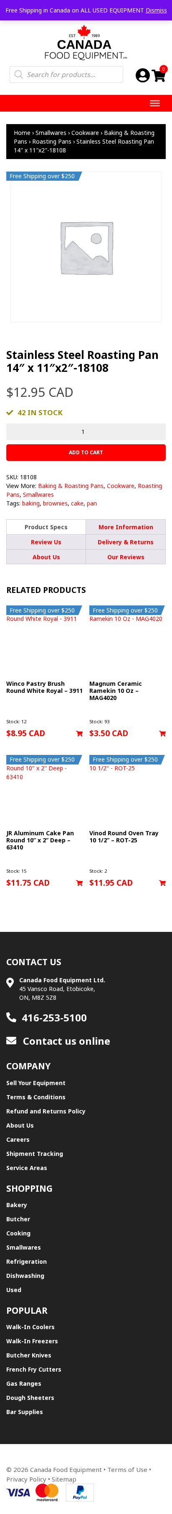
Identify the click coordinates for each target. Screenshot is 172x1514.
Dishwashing (25, 1276)
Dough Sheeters (30, 1398)
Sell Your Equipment (36, 1083)
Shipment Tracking (34, 1154)
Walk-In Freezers (32, 1341)
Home (22, 133)
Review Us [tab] (46, 542)
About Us (20, 1125)
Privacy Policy (26, 1479)
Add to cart (86, 452)
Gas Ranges (23, 1383)
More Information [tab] (126, 527)
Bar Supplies (24, 1412)
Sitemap (64, 1479)
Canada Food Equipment (66, 1469)
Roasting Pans (51, 141)
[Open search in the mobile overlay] (66, 74)
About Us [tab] (46, 557)
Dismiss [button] (156, 10)
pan (92, 503)
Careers (18, 1139)
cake (77, 503)
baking (31, 503)
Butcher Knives (28, 1355)
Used (13, 1290)
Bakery (16, 1205)
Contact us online (65, 1041)
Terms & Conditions (36, 1097)
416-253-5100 (54, 1017)
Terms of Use (127, 1469)
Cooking (18, 1233)
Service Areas (26, 1168)
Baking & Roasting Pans (71, 486)
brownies (55, 503)
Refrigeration (26, 1261)
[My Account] (143, 75)
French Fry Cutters (33, 1369)
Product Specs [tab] (46, 527)
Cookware (85, 133)
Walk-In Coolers (30, 1327)
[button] (79, 734)
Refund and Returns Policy (46, 1111)
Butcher (18, 1219)
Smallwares (50, 133)
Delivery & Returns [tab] (126, 542)
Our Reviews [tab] (125, 557)
